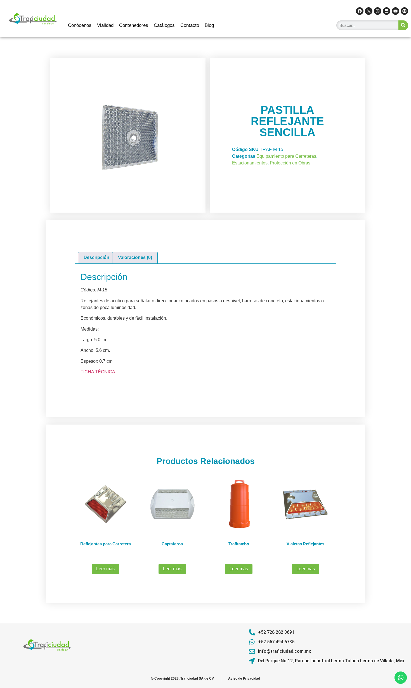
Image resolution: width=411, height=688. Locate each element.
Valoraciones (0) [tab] (135, 257)
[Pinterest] (404, 11)
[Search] (403, 25)
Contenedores (133, 25)
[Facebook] (359, 11)
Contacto (189, 25)
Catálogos (164, 25)
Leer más (105, 568)
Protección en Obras (290, 163)
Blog (209, 25)
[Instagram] (377, 11)
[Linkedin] (386, 11)
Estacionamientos (250, 163)
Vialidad (105, 25)
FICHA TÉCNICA (98, 371)
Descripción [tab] (96, 257)
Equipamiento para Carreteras (286, 156)
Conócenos (79, 25)
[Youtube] (395, 11)
